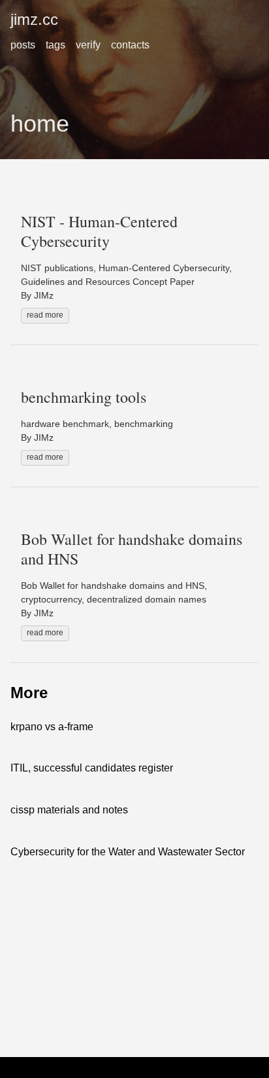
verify (88, 44)
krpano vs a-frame (51, 726)
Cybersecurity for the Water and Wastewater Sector (127, 851)
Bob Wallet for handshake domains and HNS (131, 549)
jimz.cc (34, 19)
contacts (130, 44)
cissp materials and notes (69, 809)
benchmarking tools (83, 396)
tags (55, 44)
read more (45, 315)
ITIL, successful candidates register (91, 767)
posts (22, 44)
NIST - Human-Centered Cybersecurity (99, 231)
